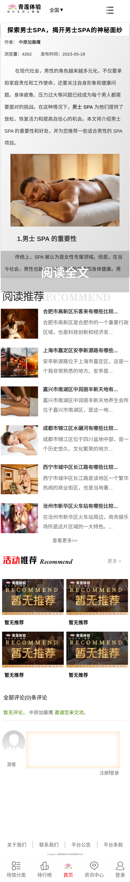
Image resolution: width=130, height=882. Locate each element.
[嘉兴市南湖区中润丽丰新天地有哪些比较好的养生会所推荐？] (22, 402)
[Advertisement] (58, 823)
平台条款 (113, 845)
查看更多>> (65, 540)
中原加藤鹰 (30, 42)
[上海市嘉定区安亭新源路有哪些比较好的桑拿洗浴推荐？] (22, 364)
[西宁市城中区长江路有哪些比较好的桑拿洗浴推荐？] (22, 480)
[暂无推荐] (33, 610)
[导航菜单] (110, 10)
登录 (114, 772)
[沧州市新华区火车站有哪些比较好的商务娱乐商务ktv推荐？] (22, 519)
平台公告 (81, 845)
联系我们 (49, 845)
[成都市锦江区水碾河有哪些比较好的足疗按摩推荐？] (22, 441)
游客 (8, 764)
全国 (56, 10)
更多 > (114, 561)
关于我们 (16, 845)
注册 (104, 772)
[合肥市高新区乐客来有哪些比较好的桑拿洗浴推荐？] (22, 325)
